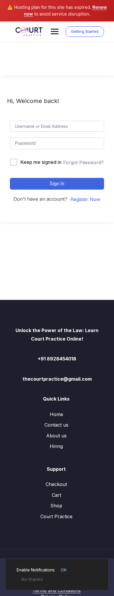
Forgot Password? (83, 162)
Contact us (56, 425)
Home (56, 414)
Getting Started (85, 31)
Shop (56, 506)
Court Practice (56, 516)
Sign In (57, 183)
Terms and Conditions (56, 590)
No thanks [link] (32, 579)
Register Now (85, 199)
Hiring (56, 446)
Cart (56, 495)
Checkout (56, 484)
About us (56, 436)
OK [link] (64, 570)
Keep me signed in (40, 162)
